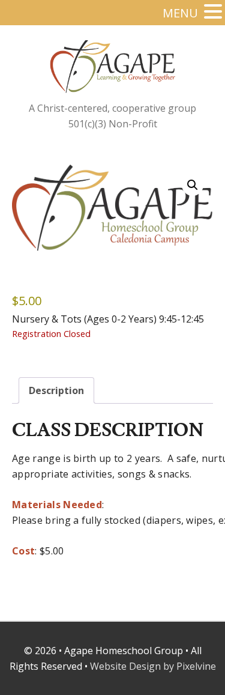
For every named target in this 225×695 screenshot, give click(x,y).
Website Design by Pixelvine (153, 666)
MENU (180, 13)
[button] (192, 185)
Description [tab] (56, 390)
